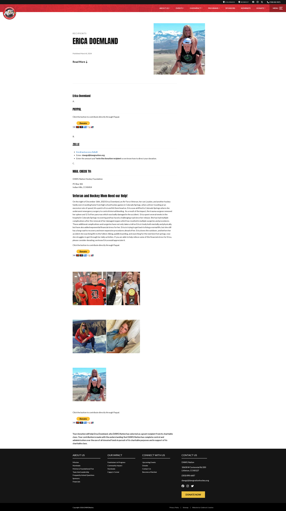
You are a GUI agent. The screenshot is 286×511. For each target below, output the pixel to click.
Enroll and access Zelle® (87, 152)
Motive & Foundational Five (83, 469)
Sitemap (185, 507)
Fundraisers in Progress (116, 462)
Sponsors (230, 8)
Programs (213, 8)
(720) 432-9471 (274, 2)
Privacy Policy (174, 507)
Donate (260, 8)
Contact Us (146, 469)
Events (179, 8)
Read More (79, 61)
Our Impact (195, 8)
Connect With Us (153, 455)
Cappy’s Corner (113, 472)
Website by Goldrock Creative (202, 507)
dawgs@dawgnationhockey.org (195, 480)
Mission (76, 462)
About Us (164, 8)
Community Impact (114, 465)
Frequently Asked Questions (83, 475)
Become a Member (149, 472)
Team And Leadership (81, 472)
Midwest (245, 2)
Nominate (246, 8)
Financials (76, 482)
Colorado (230, 2)
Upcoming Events (149, 462)
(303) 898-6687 (188, 475)
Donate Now (193, 494)
